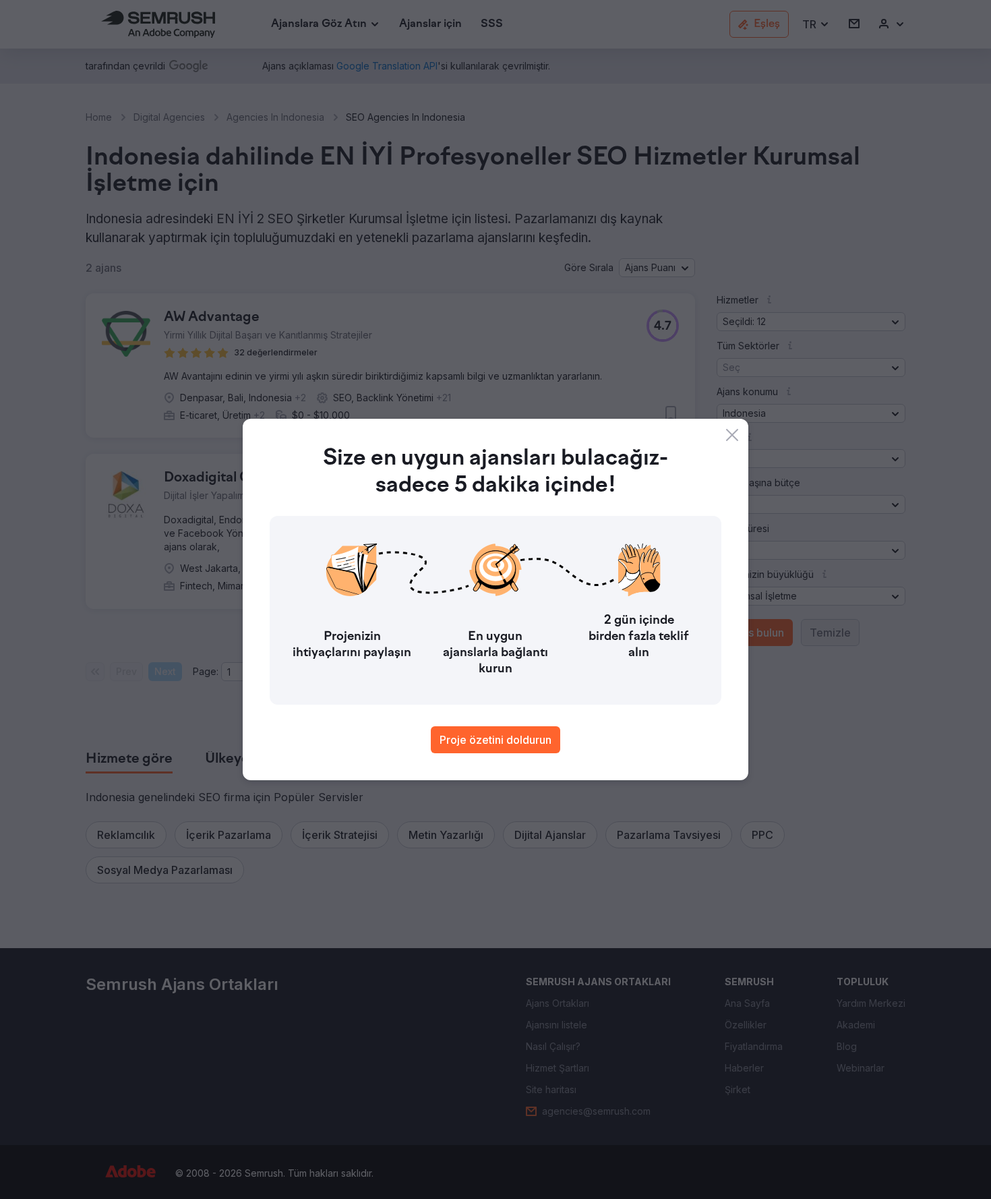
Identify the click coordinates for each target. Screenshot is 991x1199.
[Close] (732, 435)
